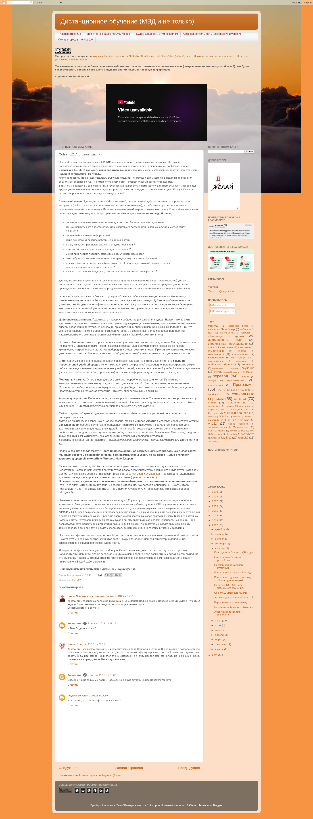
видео (211, 333)
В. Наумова (135, 473)
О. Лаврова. (153, 473)
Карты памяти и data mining (230, 602)
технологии (247, 409)
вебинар (230, 329)
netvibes (233, 431)
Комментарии (220, 311)
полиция (212, 380)
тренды (216, 413)
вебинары (245, 329)
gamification (213, 427)
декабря (220, 529)
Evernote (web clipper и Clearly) (232, 572)
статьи (240, 398)
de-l (229, 420)
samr (252, 431)
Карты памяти (225, 347)
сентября (221, 543)
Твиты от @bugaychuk (221, 291)
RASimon (192, 805)
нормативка (217, 368)
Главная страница (70, 33)
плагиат (244, 376)
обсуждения (232, 368)
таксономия (214, 406)
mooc (211, 430)
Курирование (216, 357)
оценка (225, 372)
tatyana (72, 695)
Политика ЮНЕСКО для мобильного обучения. (229, 586)
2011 (215, 655)
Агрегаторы (214, 329)
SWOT (244, 434)
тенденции (244, 406)
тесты (232, 409)
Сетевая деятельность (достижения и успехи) (212, 33)
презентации (236, 380)
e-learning (243, 420)
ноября (219, 534)
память (236, 372)
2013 (215, 520)
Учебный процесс (236, 412)
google (227, 427)
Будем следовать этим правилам (157, 33)
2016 (215, 506)
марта (219, 639)
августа (219, 548)
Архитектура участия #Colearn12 (233, 597)
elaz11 (212, 423)
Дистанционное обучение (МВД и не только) (127, 21)
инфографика (216, 344)
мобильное (241, 361)
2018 (215, 496)
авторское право (239, 326)
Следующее (68, 768)
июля (218, 620)
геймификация (215, 336)
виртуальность (227, 333)
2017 (215, 501)
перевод (220, 376)
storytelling (231, 434)
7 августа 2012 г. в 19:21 (119, 596)
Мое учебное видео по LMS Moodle (108, 33)
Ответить (73, 612)
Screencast (216, 434)
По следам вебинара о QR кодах (233, 552)
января (219, 649)
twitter (214, 438)
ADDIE (222, 416)
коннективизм (216, 354)
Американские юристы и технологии (228, 613)
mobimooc (243, 427)
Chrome (247, 417)
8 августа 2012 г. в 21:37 (102, 675)
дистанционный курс (225, 339)
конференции (240, 354)
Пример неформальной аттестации (228, 566)
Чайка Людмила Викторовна (86, 596)
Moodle (221, 430)
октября (220, 538)
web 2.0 (243, 437)
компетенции (216, 350)
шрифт (211, 417)
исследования (239, 343)
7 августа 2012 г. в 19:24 (102, 623)
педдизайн (248, 372)
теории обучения (216, 410)
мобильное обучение (221, 364)
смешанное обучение (238, 390)
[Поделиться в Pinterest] (120, 575)
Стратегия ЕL (237, 402)
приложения (215, 385)
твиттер (230, 406)
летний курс (236, 358)
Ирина (72, 644)
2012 (215, 525)
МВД (249, 358)
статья (212, 402)
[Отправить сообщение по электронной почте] (99, 575)
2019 (215, 492)
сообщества (215, 394)
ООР (216, 372)
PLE (243, 430)
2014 (215, 515)
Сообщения (219, 305)
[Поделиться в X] (113, 575)
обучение (248, 368)
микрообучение (216, 361)
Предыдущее (189, 768)
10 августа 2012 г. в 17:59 (93, 695)
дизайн (240, 336)
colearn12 (75, 580)
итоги (211, 347)
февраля (220, 644)
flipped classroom (238, 424)
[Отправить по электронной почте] (106, 575)
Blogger (217, 805)
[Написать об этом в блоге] (110, 575)
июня (218, 625)
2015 (215, 511)
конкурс (242, 351)
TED (252, 434)
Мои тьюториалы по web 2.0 (75, 39)
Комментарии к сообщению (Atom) (100, 775)
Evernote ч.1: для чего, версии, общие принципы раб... (232, 579)
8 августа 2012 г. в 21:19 (91, 644)
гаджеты (245, 333)
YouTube (212, 441)
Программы (243, 384)
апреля (219, 635)
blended (236, 417)
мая (217, 630)
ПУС (219, 390)
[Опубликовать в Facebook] (116, 575)
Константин (75, 623)
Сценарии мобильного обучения (233, 607)
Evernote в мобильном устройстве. (227, 558)
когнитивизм (244, 347)
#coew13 (213, 325)
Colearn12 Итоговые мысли (230, 592)
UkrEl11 (226, 437)
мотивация (247, 364)
